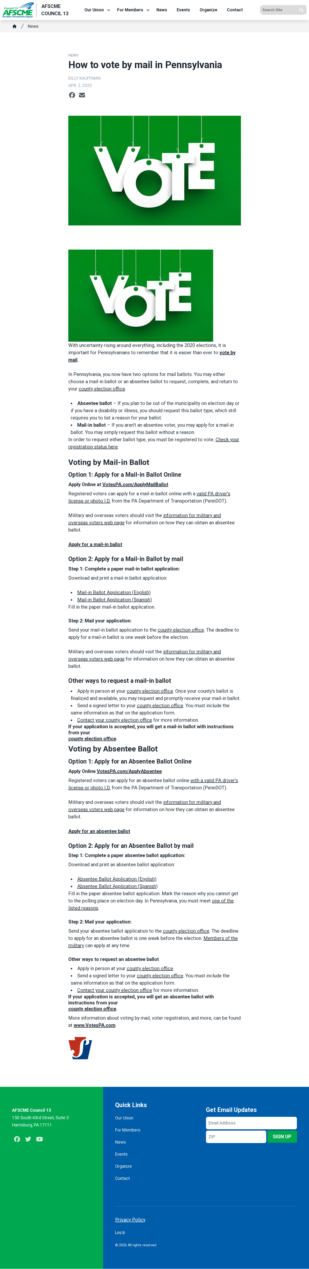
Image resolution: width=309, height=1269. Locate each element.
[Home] (14, 26)
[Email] (82, 95)
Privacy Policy (130, 1220)
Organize (208, 10)
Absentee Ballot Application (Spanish (116, 886)
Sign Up (282, 1136)
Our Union (94, 10)
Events (183, 10)
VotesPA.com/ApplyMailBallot (135, 484)
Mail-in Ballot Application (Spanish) (114, 600)
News (161, 10)
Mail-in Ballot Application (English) (114, 592)
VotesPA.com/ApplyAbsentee (129, 771)
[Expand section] (108, 10)
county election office (102, 389)
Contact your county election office (114, 720)
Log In (120, 1232)
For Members (130, 10)
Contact (235, 10)
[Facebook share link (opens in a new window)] (72, 95)
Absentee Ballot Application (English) (116, 879)
